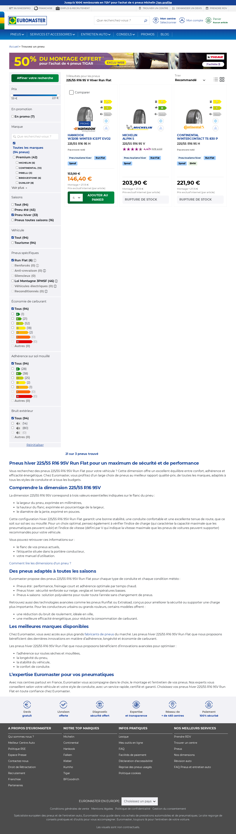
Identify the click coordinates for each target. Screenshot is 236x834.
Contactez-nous (18, 761)
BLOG (165, 34)
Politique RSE (17, 749)
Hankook (69, 749)
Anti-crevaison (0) (28, 270)
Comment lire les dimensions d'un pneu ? (40, 563)
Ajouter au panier (98, 197)
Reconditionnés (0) (29, 291)
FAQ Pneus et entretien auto (192, 767)
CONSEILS (124, 34)
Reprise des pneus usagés (135, 767)
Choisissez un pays (138, 801)
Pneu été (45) (25, 210)
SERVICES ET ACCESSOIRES (51, 34)
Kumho (68, 767)
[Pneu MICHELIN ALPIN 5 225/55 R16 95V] (139, 113)
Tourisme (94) (25, 243)
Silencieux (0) (25, 276)
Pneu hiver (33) (26, 215)
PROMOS (148, 34)
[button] (34, 260)
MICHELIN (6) (27, 162)
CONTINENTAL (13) (30, 168)
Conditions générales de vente (69, 808)
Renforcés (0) (25, 265)
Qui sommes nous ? (21, 736)
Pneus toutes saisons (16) (34, 220)
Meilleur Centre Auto (21, 742)
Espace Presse (17, 755)
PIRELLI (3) (25, 173)
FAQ (121, 749)
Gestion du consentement (169, 808)
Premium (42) (26, 157)
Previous (12, 61)
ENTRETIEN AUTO (94, 34)
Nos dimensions (184, 755)
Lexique (124, 736)
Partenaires (15, 785)
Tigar (66, 773)
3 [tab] (118, 65)
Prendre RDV (218, 8)
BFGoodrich (71, 779)
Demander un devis (189, 8)
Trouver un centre (155, 8)
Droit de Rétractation (22, 767)
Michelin (68, 736)
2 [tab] (112, 65)
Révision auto (183, 761)
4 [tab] (123, 65)
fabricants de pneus (99, 634)
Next (224, 61)
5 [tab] (129, 65)
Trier (178, 75)
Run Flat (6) (24, 260)
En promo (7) (25, 116)
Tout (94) (21, 204)
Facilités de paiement (132, 755)
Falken (67, 755)
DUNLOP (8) (26, 183)
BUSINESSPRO (22, 8)
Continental (71, 742)
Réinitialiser (35, 445)
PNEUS (15, 34)
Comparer (82, 92)
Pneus (178, 749)
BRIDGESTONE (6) (30, 178)
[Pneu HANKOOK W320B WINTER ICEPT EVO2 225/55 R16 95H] (85, 110)
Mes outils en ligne (131, 742)
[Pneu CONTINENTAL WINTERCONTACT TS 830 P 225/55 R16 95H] (194, 113)
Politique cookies (130, 773)
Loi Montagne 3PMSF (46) (34, 281)
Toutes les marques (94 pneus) (28, 150)
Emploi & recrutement (75, 8)
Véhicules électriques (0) (34, 286)
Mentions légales (102, 808)
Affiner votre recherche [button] (35, 78)
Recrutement (16, 773)
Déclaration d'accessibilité (135, 761)
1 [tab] (107, 65)
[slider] (11, 95)
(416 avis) (157, 149)
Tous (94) (22, 309)
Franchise (45, 8)
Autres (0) (22, 346)
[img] (55, 136)
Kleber (67, 761)
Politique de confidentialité (132, 808)
